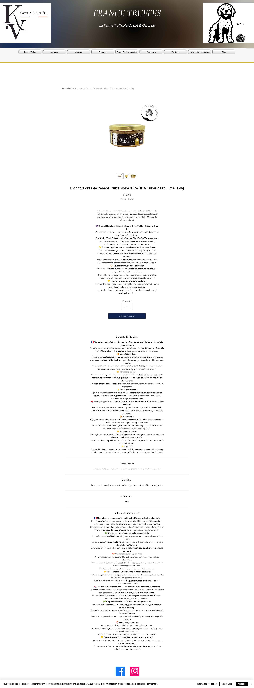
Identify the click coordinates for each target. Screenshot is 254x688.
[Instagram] (134, 671)
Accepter (241, 683)
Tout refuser (227, 683)
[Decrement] (123, 306)
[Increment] (131, 306)
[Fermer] (250, 684)
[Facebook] (120, 671)
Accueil (65, 88)
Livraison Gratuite (127, 199)
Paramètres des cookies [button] (207, 683)
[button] (103, 52)
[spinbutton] (127, 306)
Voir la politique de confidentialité (144, 683)
